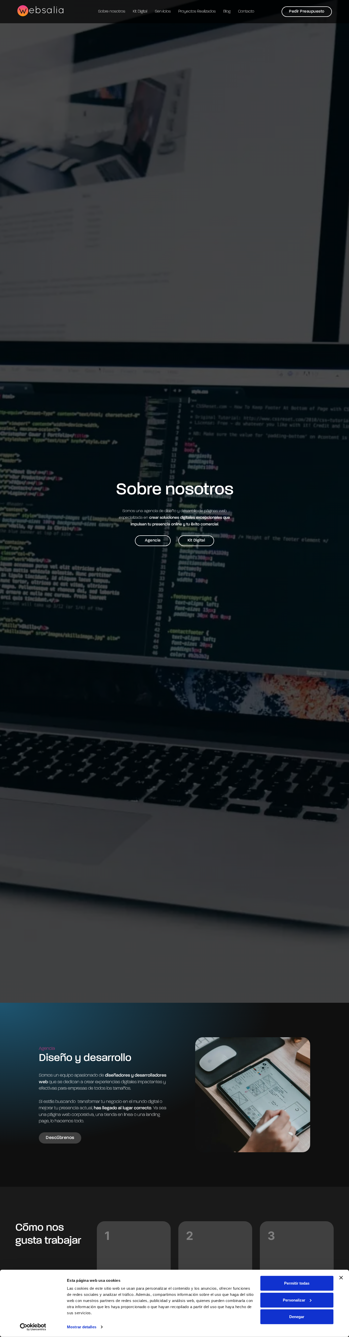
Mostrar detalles (81, 1327)
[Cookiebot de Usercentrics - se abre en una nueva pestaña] (33, 1327)
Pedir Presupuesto (306, 11)
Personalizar (294, 1300)
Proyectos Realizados (197, 11)
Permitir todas (296, 1283)
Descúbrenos (60, 1137)
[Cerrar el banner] (341, 1278)
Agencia (153, 540)
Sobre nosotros (111, 11)
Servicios (163, 11)
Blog (226, 11)
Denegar (296, 1317)
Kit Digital (140, 11)
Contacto (246, 11)
